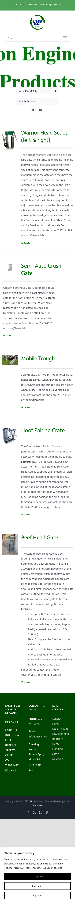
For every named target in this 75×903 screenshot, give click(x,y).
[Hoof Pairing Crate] (10, 435)
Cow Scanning (60, 733)
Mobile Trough (38, 358)
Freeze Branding (57, 746)
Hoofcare (57, 738)
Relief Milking (60, 728)
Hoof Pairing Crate (43, 430)
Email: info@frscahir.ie (50, 4)
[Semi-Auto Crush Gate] (10, 267)
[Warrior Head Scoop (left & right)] (10, 140)
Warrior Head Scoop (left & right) (45, 136)
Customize (37, 886)
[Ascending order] (55, 90)
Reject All (37, 895)
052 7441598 (31, 4)
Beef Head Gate (39, 537)
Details (27, 243)
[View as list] (40, 109)
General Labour (56, 721)
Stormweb (38, 805)
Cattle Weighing (57, 756)
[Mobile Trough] (10, 360)
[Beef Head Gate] (10, 544)
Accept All (37, 876)
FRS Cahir (29, 801)
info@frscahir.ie (38, 736)
